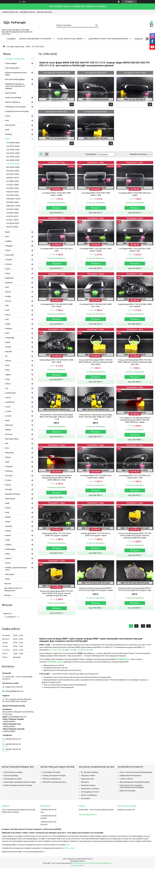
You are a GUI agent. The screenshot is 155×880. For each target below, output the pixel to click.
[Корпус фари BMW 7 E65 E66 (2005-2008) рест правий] (134, 287)
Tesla (7, 540)
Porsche (8, 476)
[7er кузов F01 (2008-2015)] (95, 89)
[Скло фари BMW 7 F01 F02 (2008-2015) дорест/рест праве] (95, 458)
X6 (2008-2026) (13, 202)
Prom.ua (89, 859)
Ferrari (8, 301)
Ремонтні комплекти (51, 779)
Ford (7, 310)
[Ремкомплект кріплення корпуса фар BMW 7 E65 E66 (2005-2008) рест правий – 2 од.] (56, 399)
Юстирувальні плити (90, 792)
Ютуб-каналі (68, 848)
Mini (7, 448)
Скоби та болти (126, 779)
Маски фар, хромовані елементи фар (19, 782)
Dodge (8, 296)
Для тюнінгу (10, 93)
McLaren (9, 434)
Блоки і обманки (12, 102)
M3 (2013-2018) (13, 174)
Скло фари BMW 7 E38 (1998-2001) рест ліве (56, 249)
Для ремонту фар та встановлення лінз (108, 39)
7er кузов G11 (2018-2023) (56, 112)
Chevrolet (9, 255)
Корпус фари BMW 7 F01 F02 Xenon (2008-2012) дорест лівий (95, 534)
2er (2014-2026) (13, 146)
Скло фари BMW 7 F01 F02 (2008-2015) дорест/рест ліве (135, 476)
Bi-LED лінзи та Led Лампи (69, 39)
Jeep (7, 379)
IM (6, 356)
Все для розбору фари (15, 79)
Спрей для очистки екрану (17, 111)
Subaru (8, 531)
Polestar (9, 471)
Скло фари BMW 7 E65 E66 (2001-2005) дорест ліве (135, 249)
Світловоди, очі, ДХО (13, 779)
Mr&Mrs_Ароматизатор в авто (16, 568)
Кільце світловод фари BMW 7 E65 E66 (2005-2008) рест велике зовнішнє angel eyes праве (95, 362)
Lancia (8, 397)
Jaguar (87, 650)
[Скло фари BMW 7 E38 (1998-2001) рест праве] (134, 176)
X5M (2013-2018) (13, 199)
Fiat (7, 305)
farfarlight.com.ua (55, 662)
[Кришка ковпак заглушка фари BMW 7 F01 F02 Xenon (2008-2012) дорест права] (95, 572)
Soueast (8, 526)
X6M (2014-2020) (13, 206)
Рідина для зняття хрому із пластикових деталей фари (132, 786)
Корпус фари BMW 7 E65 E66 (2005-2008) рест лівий (56, 361)
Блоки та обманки (89, 795)
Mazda (8, 430)
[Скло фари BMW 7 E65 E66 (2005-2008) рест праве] (56, 287)
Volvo (7, 554)
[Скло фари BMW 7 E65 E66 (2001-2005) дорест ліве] (134, 231)
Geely (7, 324)
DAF (7, 287)
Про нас (7, 583)
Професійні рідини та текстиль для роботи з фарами (15, 86)
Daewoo (8, 282)
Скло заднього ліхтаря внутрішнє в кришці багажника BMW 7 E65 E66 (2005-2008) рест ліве (56, 477)
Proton (8, 480)
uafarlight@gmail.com (14, 691)
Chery (7, 250)
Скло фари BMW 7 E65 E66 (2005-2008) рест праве (57, 305)
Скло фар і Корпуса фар (14, 59)
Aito (7, 120)
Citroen (8, 264)
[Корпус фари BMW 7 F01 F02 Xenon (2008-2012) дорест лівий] (95, 516)
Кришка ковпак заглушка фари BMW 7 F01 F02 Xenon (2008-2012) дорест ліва (134, 589)
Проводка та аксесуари (15, 107)
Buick (7, 232)
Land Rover (10, 402)
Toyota (8, 544)
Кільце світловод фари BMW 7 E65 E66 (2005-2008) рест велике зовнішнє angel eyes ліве (135, 362)
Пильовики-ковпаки (90, 788)
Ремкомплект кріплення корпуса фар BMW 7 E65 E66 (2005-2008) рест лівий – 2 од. (95, 417)
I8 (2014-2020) (12, 227)
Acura (7, 116)
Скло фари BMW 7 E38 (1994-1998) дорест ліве (95, 194)
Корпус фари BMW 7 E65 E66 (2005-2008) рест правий (135, 305)
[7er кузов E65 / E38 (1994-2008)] (56, 89)
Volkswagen (10, 549)
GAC (7, 319)
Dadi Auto (9, 278)
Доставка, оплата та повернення (13, 589)
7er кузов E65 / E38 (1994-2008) (57, 73)
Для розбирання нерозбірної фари (135, 782)
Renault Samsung (12, 494)
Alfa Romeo (10, 125)
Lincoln (8, 416)
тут (44, 851)
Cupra (7, 269)
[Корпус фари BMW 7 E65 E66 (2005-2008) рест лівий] (56, 343)
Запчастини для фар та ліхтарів (35, 39)
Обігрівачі (9, 574)
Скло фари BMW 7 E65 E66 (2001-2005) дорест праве (96, 249)
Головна (11, 39)
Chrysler (8, 259)
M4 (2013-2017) (13, 178)
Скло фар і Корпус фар (15, 47)
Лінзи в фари (11, 63)
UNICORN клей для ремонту (54, 782)
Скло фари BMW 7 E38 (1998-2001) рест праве (134, 194)
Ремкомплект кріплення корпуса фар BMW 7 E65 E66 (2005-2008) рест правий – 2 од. (56, 417)
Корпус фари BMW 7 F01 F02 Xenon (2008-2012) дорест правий (56, 534)
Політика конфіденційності (102, 863)
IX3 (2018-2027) (13, 223)
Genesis (8, 328)
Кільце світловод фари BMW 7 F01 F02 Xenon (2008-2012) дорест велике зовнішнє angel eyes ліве (56, 593)
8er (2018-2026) (13, 167)
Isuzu (7, 365)
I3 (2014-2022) (12, 216)
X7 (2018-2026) (13, 209)
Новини (138, 39)
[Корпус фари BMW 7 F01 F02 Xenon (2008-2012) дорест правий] (56, 516)
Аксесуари (85, 798)
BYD (7, 237)
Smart (8, 522)
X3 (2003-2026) (13, 188)
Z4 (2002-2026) (13, 213)
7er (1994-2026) (13, 164)
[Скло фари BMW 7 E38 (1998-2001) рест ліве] (56, 231)
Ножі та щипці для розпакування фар (136, 772)
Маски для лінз (87, 779)
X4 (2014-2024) (13, 192)
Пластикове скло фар (13, 772)
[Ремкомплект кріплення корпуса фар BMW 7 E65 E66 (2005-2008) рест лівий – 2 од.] (95, 399)
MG (6, 443)
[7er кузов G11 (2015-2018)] (134, 89)
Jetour (8, 384)
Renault (8, 489)
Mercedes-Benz (55, 650)
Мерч (7, 579)
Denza (8, 292)
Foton (7, 315)
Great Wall (9, 338)
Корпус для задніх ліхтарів (54, 775)
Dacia (7, 273)
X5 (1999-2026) (13, 195)
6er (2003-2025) (13, 160)
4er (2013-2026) (13, 153)
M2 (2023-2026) (13, 171)
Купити (58, 208)
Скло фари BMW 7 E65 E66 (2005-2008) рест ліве (96, 305)
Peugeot (9, 466)
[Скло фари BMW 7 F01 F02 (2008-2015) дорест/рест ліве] (134, 458)
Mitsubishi (9, 453)
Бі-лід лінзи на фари (89, 772)
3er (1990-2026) (13, 150)
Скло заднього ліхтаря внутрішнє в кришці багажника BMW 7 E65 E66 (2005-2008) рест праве (134, 420)
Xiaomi (8, 558)
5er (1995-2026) (13, 157)
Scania (8, 508)
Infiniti (8, 361)
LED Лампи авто (12, 68)
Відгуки (7, 595)
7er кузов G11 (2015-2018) (135, 73)
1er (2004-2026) (13, 143)
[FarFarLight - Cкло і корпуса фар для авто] (14, 21)
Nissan (8, 457)
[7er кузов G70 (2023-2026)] (95, 128)
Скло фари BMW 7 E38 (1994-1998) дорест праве (56, 194)
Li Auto (8, 411)
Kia (6, 388)
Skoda (7, 517)
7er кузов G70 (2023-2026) (95, 112)
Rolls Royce (10, 499)
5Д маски (85, 782)
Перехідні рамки (88, 785)
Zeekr (7, 563)
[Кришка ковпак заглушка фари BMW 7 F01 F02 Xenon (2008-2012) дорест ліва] (134, 572)
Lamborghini (10, 393)
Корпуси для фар (11, 775)
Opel (7, 462)
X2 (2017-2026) (13, 185)
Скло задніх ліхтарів (51, 772)
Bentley (8, 134)
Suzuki (8, 535)
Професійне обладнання (130, 775)
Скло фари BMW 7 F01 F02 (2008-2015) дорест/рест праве (96, 476)
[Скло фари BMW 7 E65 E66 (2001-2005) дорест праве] (95, 231)
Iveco (7, 370)
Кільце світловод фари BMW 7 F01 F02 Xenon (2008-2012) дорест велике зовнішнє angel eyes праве (134, 535)
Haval (7, 342)
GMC (7, 333)
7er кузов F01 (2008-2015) (95, 73)
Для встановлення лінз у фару (16, 73)
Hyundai (8, 351)
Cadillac (8, 241)
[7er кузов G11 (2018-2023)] (56, 128)
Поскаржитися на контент (82, 863)
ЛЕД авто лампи (88, 775)
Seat (7, 512)
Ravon (8, 485)
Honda (8, 347)
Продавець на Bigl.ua (77, 861)
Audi (71, 650)
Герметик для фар (13, 97)
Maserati (9, 425)
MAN (7, 420)
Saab (7, 503)
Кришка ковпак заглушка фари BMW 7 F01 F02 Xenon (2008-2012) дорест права (96, 589)
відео (67, 845)
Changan (9, 246)
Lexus (78, 650)
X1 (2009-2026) (13, 181)
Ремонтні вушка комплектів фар (18, 785)
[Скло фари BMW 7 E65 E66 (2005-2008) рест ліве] (95, 287)
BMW (28, 47)
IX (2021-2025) (12, 220)
